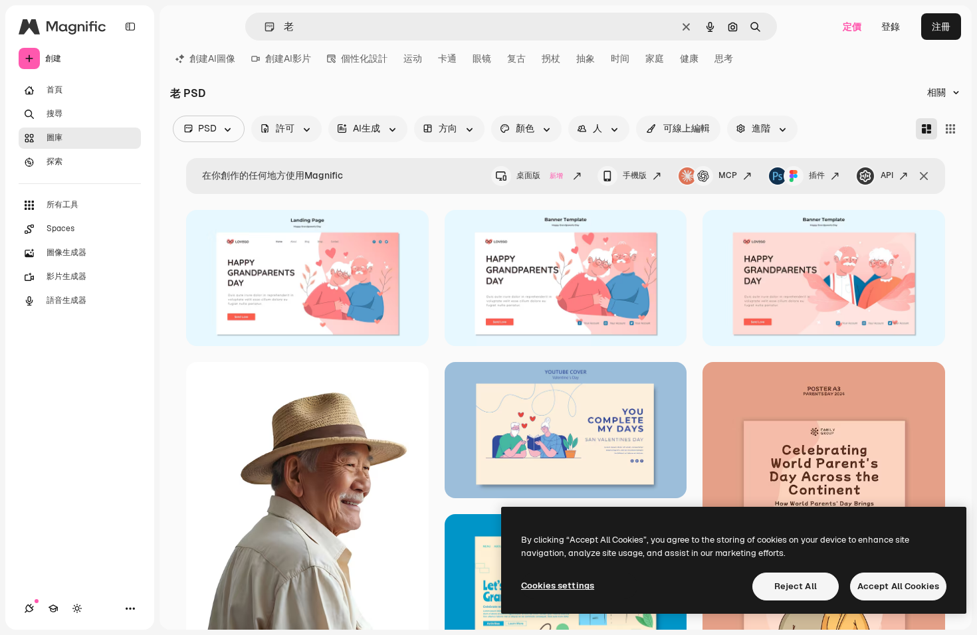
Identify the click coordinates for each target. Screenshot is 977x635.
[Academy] (53, 608)
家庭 (654, 58)
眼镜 (482, 58)
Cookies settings (557, 585)
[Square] (950, 128)
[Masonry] (926, 128)
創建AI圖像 (212, 58)
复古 (516, 58)
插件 (817, 175)
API (887, 175)
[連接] (29, 608)
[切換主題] (77, 608)
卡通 (447, 58)
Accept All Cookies (898, 586)
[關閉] (924, 176)
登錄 (890, 27)
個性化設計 (364, 58)
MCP (727, 175)
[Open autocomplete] (264, 27)
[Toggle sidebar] (130, 26)
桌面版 (539, 175)
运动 (412, 58)
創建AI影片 (288, 58)
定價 (852, 27)
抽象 (585, 58)
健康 (689, 58)
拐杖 (551, 58)
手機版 (635, 175)
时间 (620, 58)
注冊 (941, 27)
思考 (723, 58)
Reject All (795, 586)
